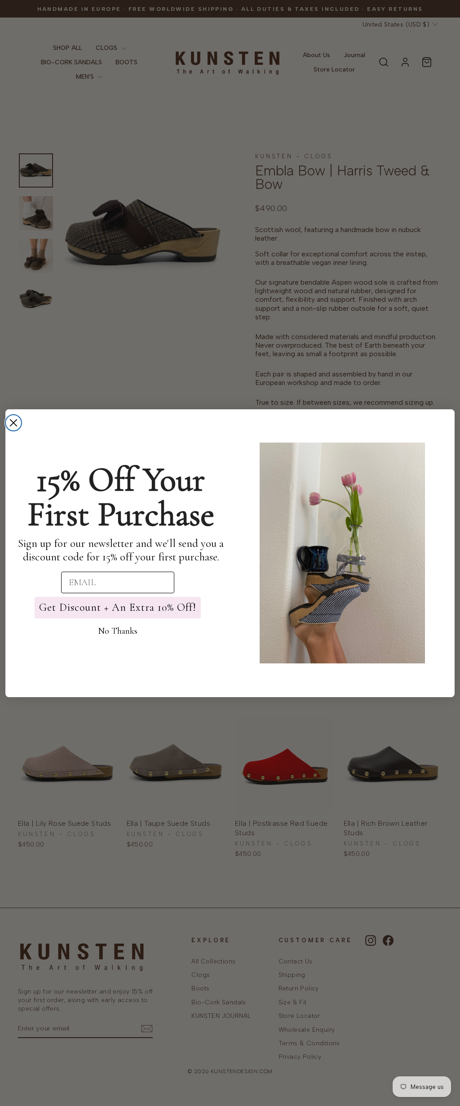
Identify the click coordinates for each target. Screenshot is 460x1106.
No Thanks (117, 631)
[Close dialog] (13, 423)
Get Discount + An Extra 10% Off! (117, 607)
